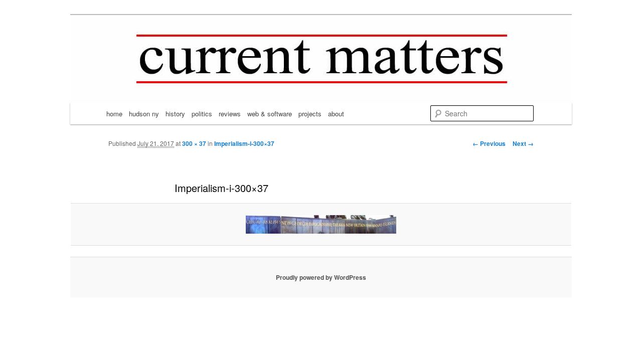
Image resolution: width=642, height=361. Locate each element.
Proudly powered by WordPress (321, 277)
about (336, 113)
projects (310, 113)
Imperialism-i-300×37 (244, 143)
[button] (321, 224)
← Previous (489, 143)
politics (202, 113)
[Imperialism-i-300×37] (321, 224)
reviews (230, 113)
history (175, 113)
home (114, 113)
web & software (269, 113)
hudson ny (144, 113)
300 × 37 (194, 143)
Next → (523, 143)
